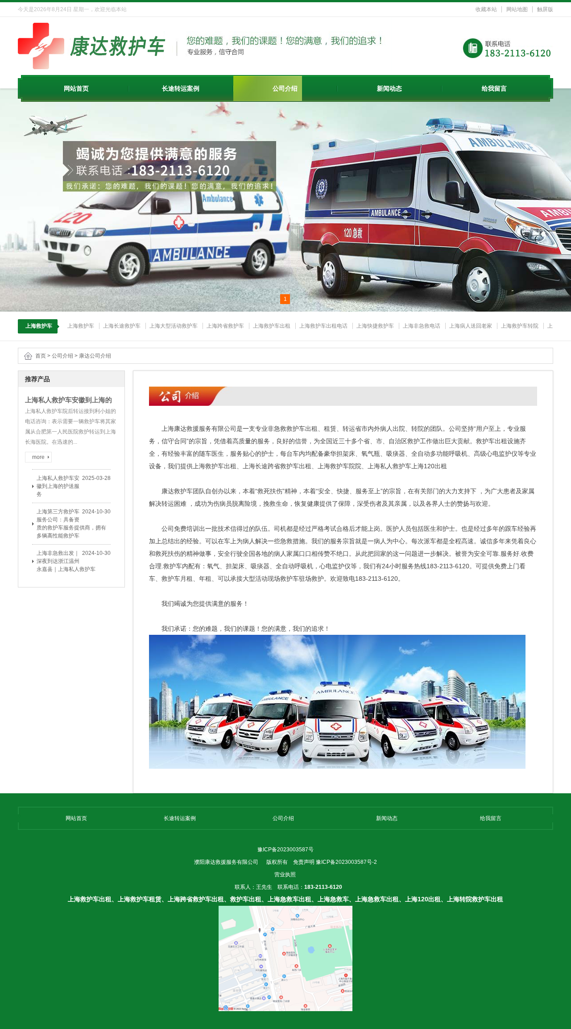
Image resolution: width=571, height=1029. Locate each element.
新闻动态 (389, 88)
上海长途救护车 (122, 326)
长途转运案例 (180, 88)
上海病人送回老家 (470, 326)
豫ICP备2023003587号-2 (346, 862)
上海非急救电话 (421, 326)
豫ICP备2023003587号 (285, 849)
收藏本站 (486, 9)
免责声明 (303, 862)
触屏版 (545, 9)
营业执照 (285, 874)
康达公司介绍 (95, 356)
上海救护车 (80, 326)
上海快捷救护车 (375, 326)
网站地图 (517, 9)
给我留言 (494, 88)
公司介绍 (285, 88)
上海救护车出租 (271, 326)
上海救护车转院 (519, 326)
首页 (40, 356)
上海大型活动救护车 (173, 326)
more (38, 457)
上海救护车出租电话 (323, 326)
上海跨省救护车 (225, 326)
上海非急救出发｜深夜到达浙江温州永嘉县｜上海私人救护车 (66, 561)
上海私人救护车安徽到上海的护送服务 (58, 486)
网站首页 (76, 88)
